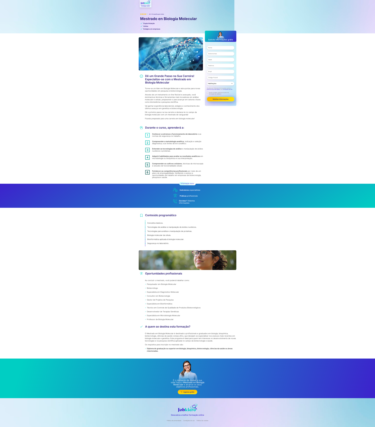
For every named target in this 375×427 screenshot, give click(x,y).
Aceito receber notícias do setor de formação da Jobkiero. (219, 93)
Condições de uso (189, 420)
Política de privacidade (174, 420)
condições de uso (227, 89)
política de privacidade (213, 89)
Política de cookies (202, 420)
